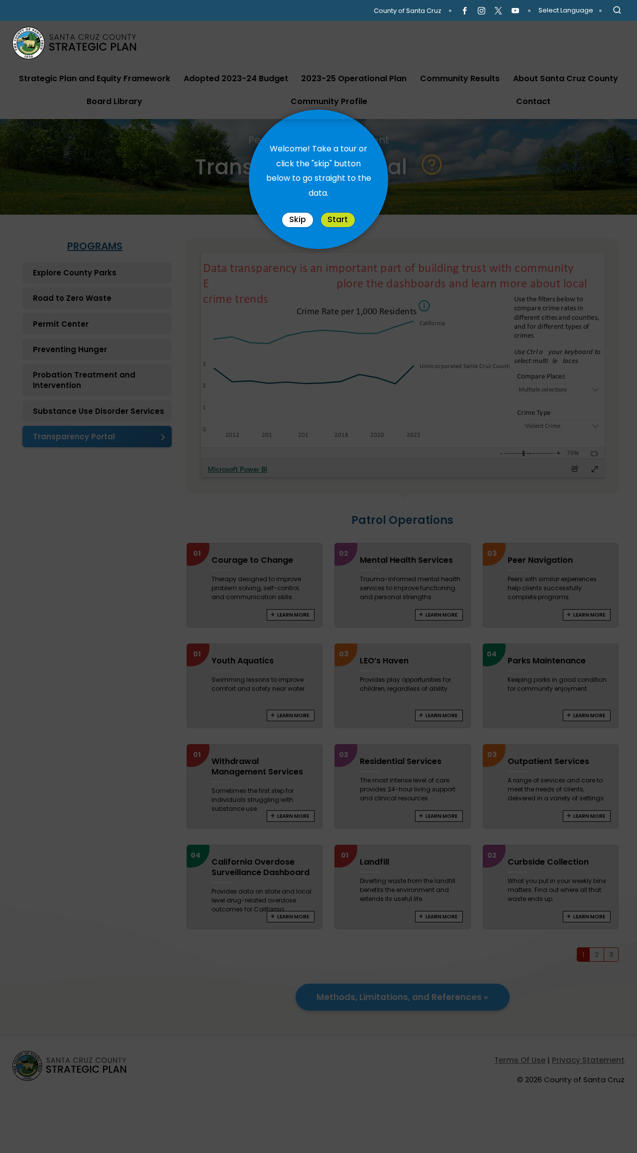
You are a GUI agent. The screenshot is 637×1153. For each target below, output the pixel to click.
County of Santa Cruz (407, 10)
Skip (297, 219)
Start (337, 219)
